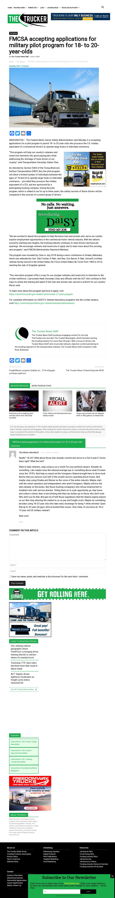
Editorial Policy (12, 862)
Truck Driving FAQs (87, 854)
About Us (11, 848)
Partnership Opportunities (17, 880)
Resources (84, 848)
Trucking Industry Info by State (91, 867)
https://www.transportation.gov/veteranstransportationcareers (44, 303)
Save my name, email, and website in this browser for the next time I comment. (50, 576)
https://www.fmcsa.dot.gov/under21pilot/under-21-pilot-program (41, 294)
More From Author (41, 386)
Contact (10, 872)
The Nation (13, 33)
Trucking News (19, 8)
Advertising (48, 848)
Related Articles (19, 386)
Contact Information (15, 875)
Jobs (42, 8)
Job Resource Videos (88, 862)
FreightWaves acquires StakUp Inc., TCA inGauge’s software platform (32, 372)
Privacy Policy (12, 857)
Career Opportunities (15, 883)
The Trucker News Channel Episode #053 (85, 370)
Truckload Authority (70, 8)
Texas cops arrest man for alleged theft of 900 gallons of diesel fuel (90, 414)
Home (10, 8)
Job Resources (52, 8)
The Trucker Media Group (16, 852)
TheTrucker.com (71, 883)
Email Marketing (49, 862)
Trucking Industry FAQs (89, 857)
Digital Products (49, 854)
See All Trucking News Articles (22, 689)
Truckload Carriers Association (19, 854)
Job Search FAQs (86, 852)
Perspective (32, 8)
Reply (21, 522)
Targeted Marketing (50, 859)
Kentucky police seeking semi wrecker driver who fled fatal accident (21, 415)
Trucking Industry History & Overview (94, 864)
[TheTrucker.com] (26, 19)
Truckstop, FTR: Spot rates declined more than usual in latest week (24, 666)
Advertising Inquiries (51, 852)
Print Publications (50, 857)
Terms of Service (13, 859)
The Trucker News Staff (20, 57)
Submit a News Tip (14, 885)
